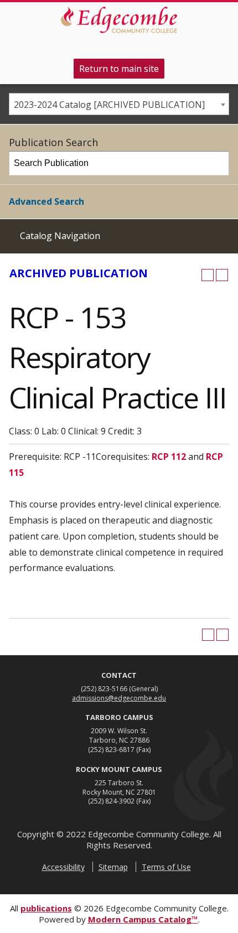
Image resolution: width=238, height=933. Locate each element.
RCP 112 (169, 456)
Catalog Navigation (60, 236)
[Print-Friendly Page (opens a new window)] (207, 275)
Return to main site (119, 69)
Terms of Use (166, 867)
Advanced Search (46, 201)
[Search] (217, 163)
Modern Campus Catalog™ (143, 919)
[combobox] (119, 104)
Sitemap (113, 867)
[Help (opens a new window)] (222, 275)
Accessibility (63, 867)
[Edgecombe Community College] (119, 20)
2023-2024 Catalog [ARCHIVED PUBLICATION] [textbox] (109, 105)
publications (46, 908)
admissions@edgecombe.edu (119, 698)
